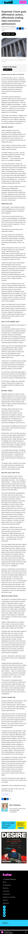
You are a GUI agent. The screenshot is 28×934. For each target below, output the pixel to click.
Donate (23, 2)
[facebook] (4, 907)
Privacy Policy (6, 891)
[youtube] (4, 915)
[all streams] (26, 932)
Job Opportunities (7, 885)
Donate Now (5, 888)
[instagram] (4, 909)
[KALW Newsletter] (14, 825)
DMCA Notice (6, 903)
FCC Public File (6, 894)
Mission (4, 882)
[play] (2, 932)
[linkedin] (4, 912)
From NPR (5, 794)
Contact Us (5, 900)
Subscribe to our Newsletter (9, 897)
